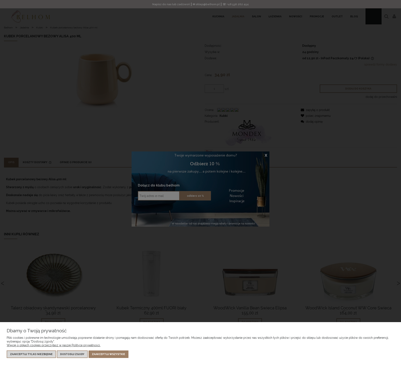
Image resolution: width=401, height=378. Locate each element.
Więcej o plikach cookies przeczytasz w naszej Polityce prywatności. (53, 345)
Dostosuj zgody (72, 354)
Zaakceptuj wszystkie (108, 354)
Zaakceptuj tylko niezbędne (31, 354)
